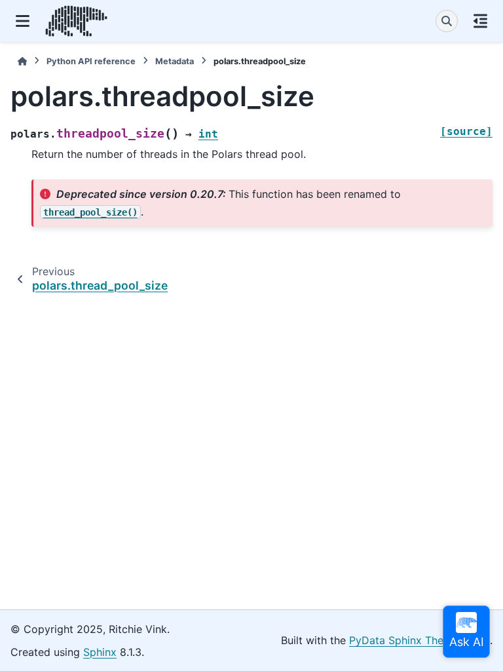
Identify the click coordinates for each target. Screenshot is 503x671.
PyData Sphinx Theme (403, 640)
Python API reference (91, 61)
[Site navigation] (22, 21)
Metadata (174, 61)
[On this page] (480, 21)
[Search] (447, 21)
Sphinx (100, 652)
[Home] (22, 61)
